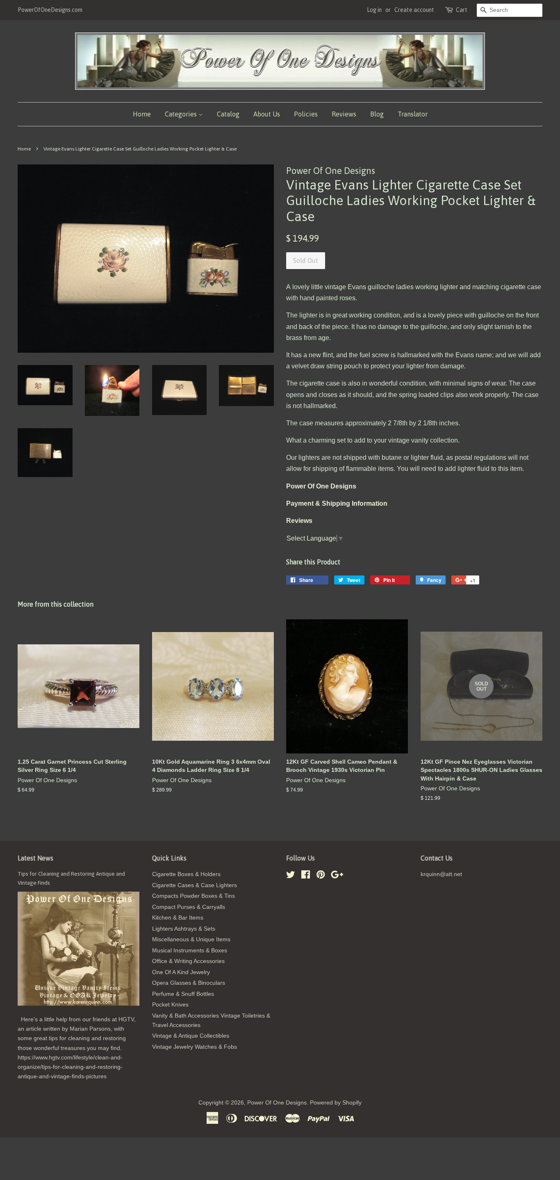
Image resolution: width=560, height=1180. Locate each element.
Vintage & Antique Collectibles (190, 1036)
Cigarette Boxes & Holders (186, 874)
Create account (414, 10)
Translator (413, 114)
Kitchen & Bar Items (177, 918)
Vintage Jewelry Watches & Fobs (194, 1047)
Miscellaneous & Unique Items (191, 939)
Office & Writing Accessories (188, 961)
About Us (266, 114)
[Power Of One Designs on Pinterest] (320, 876)
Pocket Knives (170, 1005)
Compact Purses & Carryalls (188, 907)
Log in (374, 10)
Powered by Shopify (336, 1103)
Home (142, 114)
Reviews (344, 114)
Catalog (228, 114)
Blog (377, 114)
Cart (461, 10)
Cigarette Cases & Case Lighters (194, 885)
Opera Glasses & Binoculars (188, 983)
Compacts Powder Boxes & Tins (193, 896)
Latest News (35, 858)
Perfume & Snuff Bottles (183, 994)
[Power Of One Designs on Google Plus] (337, 876)
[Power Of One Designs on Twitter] (290, 876)
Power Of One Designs (277, 1103)
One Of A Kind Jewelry (181, 972)
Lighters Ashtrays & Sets (183, 929)
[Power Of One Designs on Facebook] (305, 876)
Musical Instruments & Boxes (189, 950)
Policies (306, 114)
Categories (181, 114)
